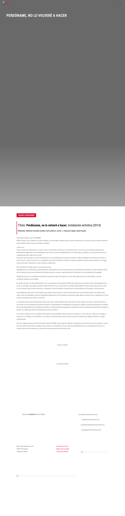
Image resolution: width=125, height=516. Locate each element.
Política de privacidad (62, 449)
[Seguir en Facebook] (103, 446)
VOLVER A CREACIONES (26, 215)
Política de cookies (62, 451)
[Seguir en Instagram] (107, 446)
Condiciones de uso (62, 446)
